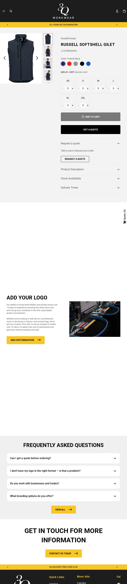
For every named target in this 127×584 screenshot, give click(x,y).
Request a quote (70, 143)
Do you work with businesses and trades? (34, 483)
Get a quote (90, 129)
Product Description (72, 169)
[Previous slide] (7, 24)
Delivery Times (69, 187)
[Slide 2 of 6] (47, 51)
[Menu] (4, 11)
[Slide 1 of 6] (47, 39)
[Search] (11, 11)
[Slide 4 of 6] (47, 75)
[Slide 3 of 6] (47, 63)
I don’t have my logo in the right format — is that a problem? (45, 470)
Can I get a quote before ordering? (30, 458)
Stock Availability (71, 178)
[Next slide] (116, 24)
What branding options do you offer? (31, 496)
